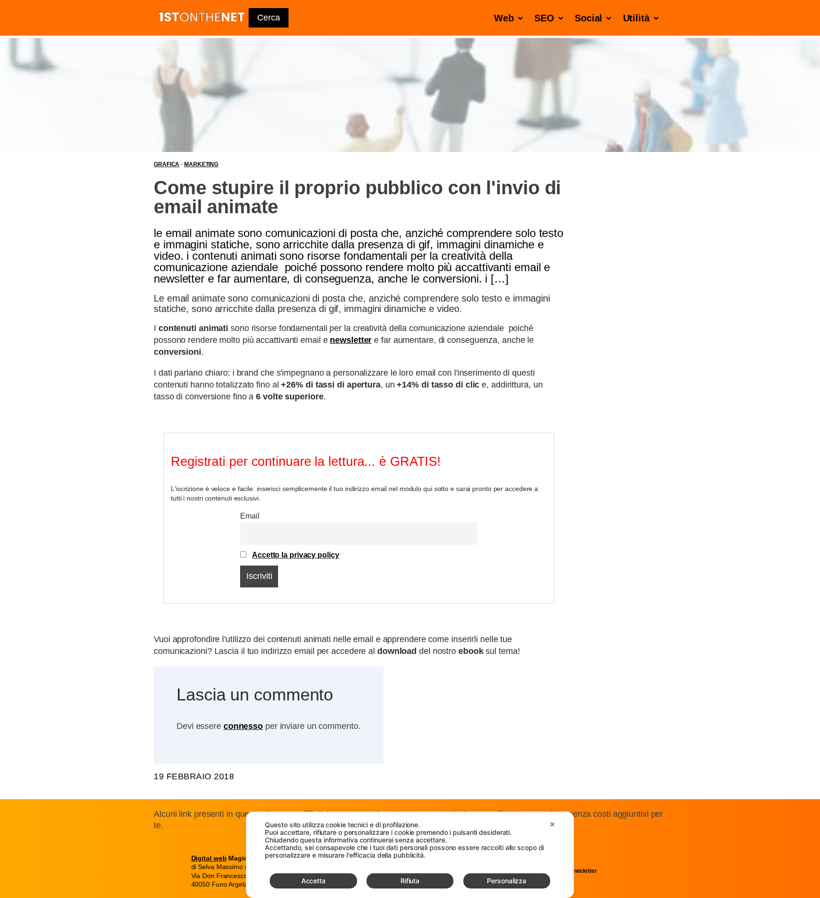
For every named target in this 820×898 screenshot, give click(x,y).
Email (250, 515)
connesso (243, 726)
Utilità (636, 18)
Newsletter (582, 871)
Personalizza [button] (506, 881)
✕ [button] (552, 824)
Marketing (201, 164)
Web (504, 18)
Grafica (166, 164)
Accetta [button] (313, 881)
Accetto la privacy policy (295, 554)
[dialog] (410, 855)
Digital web (209, 858)
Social (588, 18)
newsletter (351, 340)
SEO (544, 18)
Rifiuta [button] (410, 881)
